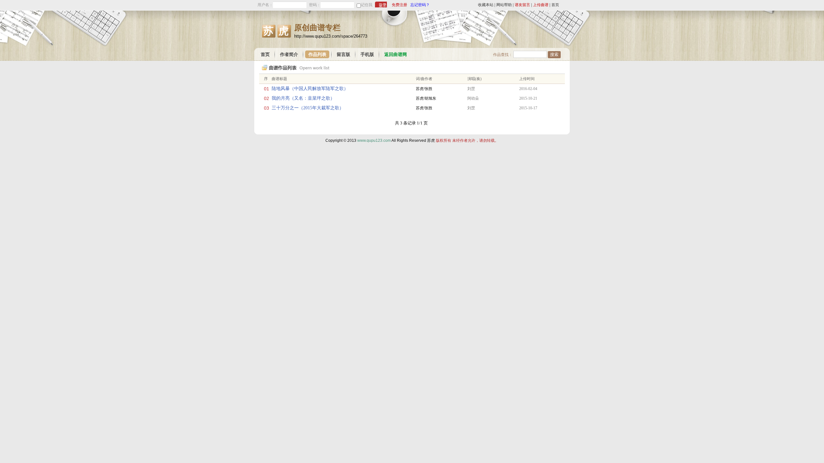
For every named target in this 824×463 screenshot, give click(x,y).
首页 (555, 5)
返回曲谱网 (395, 54)
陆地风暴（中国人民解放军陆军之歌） (310, 88)
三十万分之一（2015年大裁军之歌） (308, 107)
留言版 (343, 54)
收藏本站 (485, 5)
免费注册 (399, 5)
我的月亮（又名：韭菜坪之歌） (303, 98)
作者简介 (289, 54)
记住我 (366, 5)
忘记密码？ (420, 5)
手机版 (367, 54)
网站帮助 (504, 5)
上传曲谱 (540, 5)
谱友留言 (522, 5)
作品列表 (317, 54)
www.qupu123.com (374, 140)
